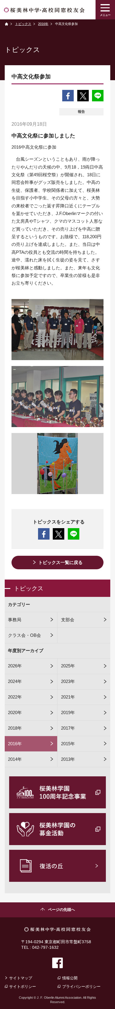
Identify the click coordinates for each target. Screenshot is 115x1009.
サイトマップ (20, 978)
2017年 (68, 728)
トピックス (23, 24)
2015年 (68, 743)
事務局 (14, 619)
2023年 (68, 681)
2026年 (15, 666)
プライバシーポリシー (81, 986)
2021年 (68, 697)
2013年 (68, 759)
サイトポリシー (22, 986)
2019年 (68, 712)
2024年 (15, 681)
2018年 (15, 728)
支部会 (67, 619)
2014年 (15, 759)
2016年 (43, 24)
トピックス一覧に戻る (60, 562)
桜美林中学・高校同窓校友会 (44, 10)
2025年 (68, 666)
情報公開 (70, 978)
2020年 (15, 712)
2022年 (15, 697)
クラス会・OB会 (24, 635)
